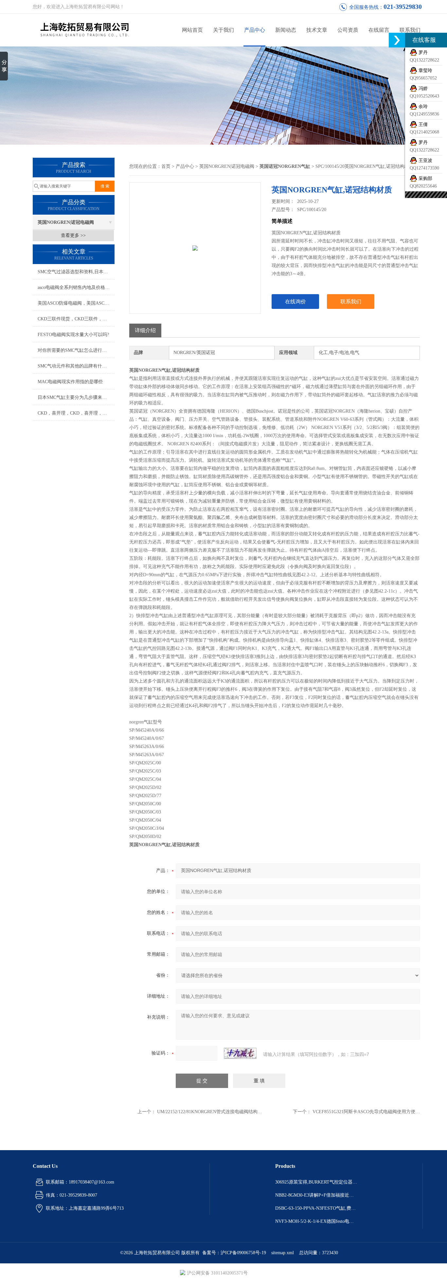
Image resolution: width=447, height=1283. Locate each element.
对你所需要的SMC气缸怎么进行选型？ (76, 350)
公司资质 (347, 30)
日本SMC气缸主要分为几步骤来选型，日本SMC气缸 (76, 397)
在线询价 (295, 301)
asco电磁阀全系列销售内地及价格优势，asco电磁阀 (76, 287)
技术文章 (316, 30)
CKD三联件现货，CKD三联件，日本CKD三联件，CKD (76, 318)
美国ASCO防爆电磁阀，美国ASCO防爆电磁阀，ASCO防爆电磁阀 (76, 303)
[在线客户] (397, 40)
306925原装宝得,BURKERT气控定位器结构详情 (316, 1182)
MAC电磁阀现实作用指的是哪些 (70, 381)
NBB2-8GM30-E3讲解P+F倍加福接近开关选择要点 (316, 1195)
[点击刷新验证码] (240, 1053)
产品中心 (254, 30)
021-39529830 (403, 6)
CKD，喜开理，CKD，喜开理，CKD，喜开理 (76, 413)
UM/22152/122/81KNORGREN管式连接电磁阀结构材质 (212, 1111)
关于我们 (223, 30)
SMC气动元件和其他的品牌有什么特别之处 (76, 366)
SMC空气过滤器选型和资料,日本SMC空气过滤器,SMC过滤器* (76, 271)
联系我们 (410, 30)
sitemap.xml (282, 1252)
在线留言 (378, 30)
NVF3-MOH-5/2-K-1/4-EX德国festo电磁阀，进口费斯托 (316, 1221)
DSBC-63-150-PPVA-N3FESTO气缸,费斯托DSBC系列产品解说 (316, 1208)
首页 (165, 166)
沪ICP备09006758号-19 (243, 1252)
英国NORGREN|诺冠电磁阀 (66, 222)
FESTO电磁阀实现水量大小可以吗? (73, 334)
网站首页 (192, 30)
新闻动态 (285, 30)
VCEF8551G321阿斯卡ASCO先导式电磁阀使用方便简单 (368, 1111)
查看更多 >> (73, 235)
